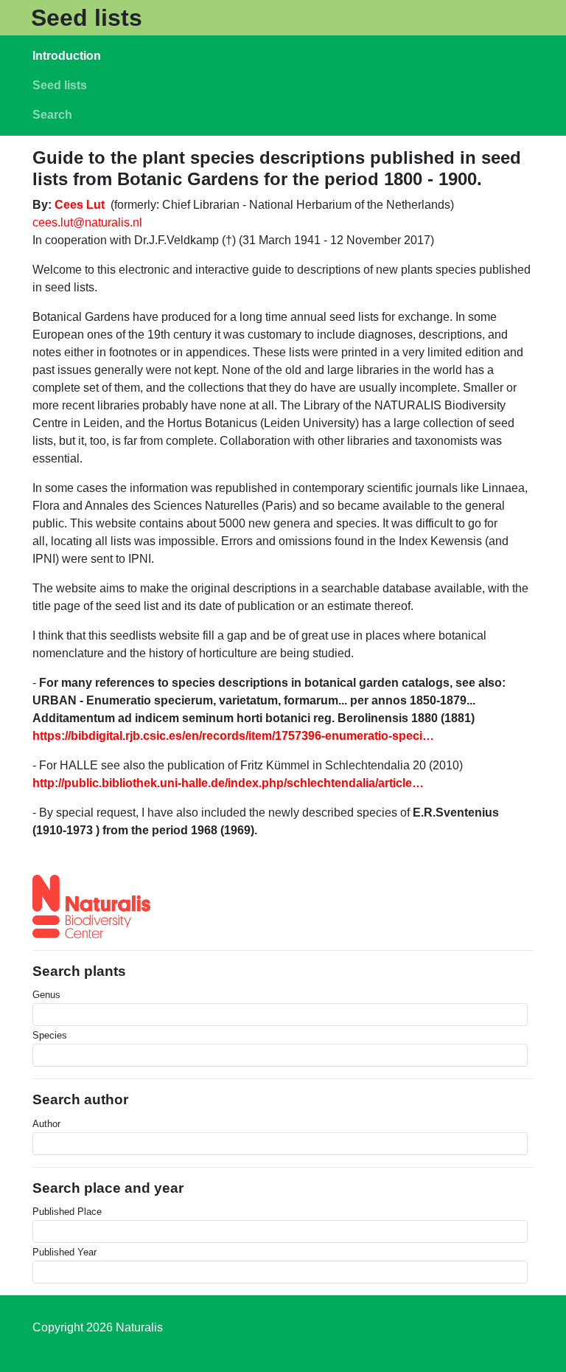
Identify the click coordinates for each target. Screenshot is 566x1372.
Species (49, 1035)
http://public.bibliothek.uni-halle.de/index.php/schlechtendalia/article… (228, 783)
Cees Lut (80, 204)
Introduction (66, 55)
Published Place (67, 1211)
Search (52, 114)
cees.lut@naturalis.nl (87, 222)
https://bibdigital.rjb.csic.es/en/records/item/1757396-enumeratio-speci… (233, 736)
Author (46, 1123)
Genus (46, 994)
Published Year (64, 1252)
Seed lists (86, 17)
